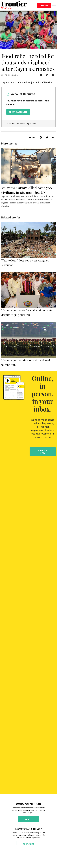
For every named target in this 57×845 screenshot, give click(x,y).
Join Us (29, 819)
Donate (44, 5)
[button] (41, 75)
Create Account (18, 112)
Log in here (30, 123)
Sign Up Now (42, 451)
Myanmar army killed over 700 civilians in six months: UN (26, 190)
